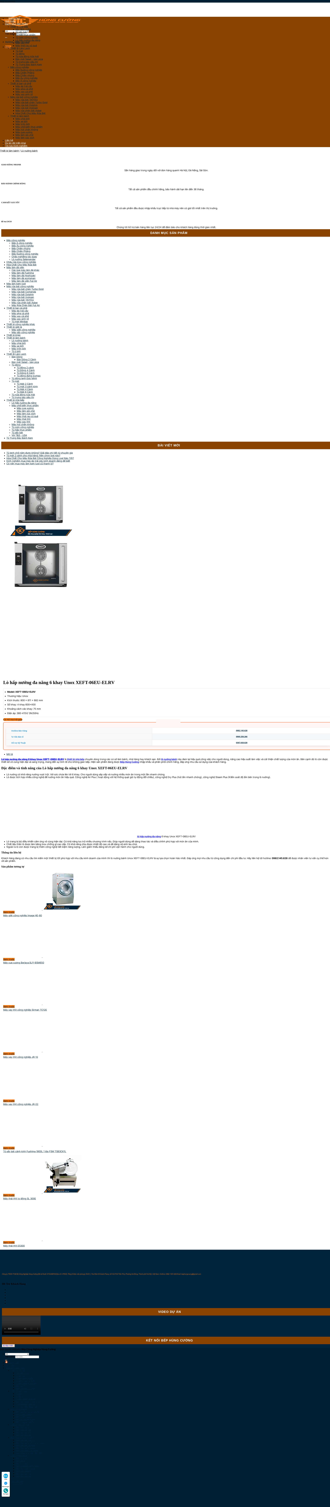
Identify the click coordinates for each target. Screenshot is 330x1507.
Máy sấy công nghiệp (23, 332)
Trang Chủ (14, 18)
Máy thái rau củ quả (26, 45)
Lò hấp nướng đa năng (27, 40)
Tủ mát (19, 51)
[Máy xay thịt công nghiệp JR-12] (42, 1051)
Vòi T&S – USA (23, 29)
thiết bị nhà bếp (75, 759)
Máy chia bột (22, 118)
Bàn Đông (17, 356)
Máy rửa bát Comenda (24, 291)
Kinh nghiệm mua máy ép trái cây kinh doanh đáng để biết (38, 461)
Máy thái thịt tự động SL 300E (19, 1198)
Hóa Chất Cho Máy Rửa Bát (30, 113)
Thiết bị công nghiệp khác (20, 324)
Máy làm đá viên (15, 267)
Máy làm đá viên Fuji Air (24, 281)
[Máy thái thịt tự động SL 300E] (42, 1192)
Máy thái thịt (24, 419)
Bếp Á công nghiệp (25, 80)
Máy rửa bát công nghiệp (24, 97)
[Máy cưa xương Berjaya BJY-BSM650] (42, 956)
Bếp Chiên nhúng (24, 75)
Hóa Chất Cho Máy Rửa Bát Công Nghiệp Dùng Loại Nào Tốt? (40, 458)
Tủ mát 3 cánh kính (27, 386)
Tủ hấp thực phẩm (25, 34)
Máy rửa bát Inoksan (26, 107)
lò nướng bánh (169, 759)
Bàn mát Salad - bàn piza (25, 362)
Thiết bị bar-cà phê (20, 83)
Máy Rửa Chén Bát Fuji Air (26, 305)
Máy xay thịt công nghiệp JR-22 (20, 1104)
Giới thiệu (10, 21)
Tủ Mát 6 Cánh (25, 392)
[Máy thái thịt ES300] (42, 1239)
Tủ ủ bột (16, 351)
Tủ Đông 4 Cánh (26, 370)
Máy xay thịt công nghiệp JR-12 (20, 1057)
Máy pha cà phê (24, 89)
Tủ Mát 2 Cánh (25, 383)
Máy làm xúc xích (24, 137)
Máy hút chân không (26, 129)
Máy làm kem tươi (16, 283)
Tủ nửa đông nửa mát (27, 56)
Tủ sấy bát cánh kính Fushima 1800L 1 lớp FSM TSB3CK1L (34, 1151)
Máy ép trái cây (23, 86)
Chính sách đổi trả (17, 1289)
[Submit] (6, 37)
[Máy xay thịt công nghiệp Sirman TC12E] (42, 1003)
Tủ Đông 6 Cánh (26, 373)
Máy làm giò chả (24, 135)
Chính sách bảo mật (18, 1292)
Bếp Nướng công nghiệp (28, 70)
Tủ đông (19, 53)
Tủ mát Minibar (20, 321)
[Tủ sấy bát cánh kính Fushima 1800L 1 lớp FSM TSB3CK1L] (42, 1145)
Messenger (5, 1486)
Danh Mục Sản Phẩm (16, 24)
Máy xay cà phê (24, 91)
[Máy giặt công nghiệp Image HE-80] (42, 909)
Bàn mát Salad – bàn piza (29, 59)
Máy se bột (21, 121)
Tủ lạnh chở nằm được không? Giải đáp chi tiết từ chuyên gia (39, 452)
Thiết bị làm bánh (19, 116)
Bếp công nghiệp (19, 67)
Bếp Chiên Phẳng (24, 72)
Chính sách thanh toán (19, 1297)
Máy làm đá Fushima (23, 272)
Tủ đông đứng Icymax (29, 375)
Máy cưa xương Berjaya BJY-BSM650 (23, 962)
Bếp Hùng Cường (129, 762)
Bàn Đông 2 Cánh (26, 359)
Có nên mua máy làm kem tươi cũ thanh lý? (29, 463)
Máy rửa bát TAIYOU (26, 99)
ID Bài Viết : (8, 1346)
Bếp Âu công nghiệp (26, 78)
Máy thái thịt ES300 (14, 1245)
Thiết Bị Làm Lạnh (20, 48)
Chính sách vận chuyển (20, 1300)
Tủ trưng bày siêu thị (26, 61)
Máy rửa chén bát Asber (28, 110)
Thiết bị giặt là (14, 327)
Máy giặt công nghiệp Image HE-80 (22, 915)
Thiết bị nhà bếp (19, 26)
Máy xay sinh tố (24, 94)
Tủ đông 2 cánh (25, 367)
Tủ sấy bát (21, 32)
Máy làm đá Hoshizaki (23, 275)
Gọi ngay (6, 1494)
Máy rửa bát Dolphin (26, 105)
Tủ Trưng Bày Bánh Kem (28, 64)
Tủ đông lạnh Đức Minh (24, 378)
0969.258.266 (241, 736)
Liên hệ (9, 140)
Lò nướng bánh (29, 150)
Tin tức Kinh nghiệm (16, 145)
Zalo (5, 1479)
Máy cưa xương (23, 132)
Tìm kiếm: (10, 33)
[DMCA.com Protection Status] (19, 1505)
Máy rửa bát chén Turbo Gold (31, 102)
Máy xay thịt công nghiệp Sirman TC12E (25, 1009)
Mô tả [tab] (9, 754)
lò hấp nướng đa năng (149, 836)
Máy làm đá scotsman (23, 278)
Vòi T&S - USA (19, 435)
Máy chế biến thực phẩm (29, 126)
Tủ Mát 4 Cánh (25, 389)
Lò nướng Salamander (24, 259)
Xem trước (9, 912)
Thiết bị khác (13, 335)
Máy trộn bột (22, 124)
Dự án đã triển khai (15, 143)
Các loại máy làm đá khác (25, 270)
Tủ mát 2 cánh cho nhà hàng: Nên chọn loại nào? (33, 455)
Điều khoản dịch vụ (17, 1295)
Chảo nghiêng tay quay (24, 256)
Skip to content (7, 1)
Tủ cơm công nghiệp (26, 37)
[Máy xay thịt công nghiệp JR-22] (22, 1098)
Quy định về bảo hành (19, 1303)
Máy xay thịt (22, 43)
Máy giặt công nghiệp (23, 329)
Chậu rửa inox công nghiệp (21, 262)
